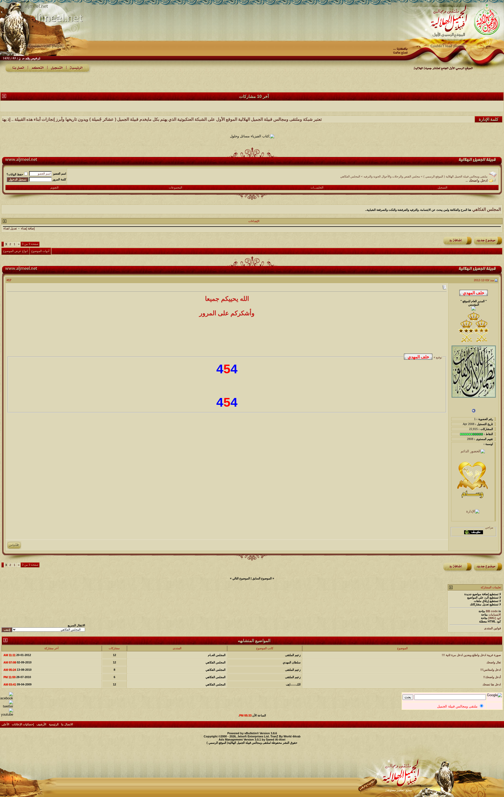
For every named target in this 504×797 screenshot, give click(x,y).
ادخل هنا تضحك (491, 684)
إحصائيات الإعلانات (23, 724)
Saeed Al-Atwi (275, 739)
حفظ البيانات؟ (15, 174)
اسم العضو (59, 173)
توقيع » (437, 357)
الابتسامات (495, 614)
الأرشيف (41, 724)
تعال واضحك (493, 662)
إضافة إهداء (28, 228)
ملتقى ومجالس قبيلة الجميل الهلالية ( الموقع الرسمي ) (455, 176)
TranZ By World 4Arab (285, 736)
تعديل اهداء (10, 228)
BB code (492, 611)
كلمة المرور (59, 179)
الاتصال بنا (67, 724)
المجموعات (175, 187)
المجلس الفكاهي (350, 176)
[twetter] (6, 706)
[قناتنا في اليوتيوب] (6, 714)
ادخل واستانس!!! (490, 669)
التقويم (54, 187)
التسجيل (442, 187)
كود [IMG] (494, 618)
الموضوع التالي (241, 578)
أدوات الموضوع (40, 251)
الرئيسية (54, 724)
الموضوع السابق (262, 578)
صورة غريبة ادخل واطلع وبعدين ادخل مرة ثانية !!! (471, 655)
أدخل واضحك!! (492, 677)
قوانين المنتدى (492, 628)
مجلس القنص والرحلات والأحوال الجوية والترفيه (392, 176)
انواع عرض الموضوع (15, 251)
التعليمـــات (317, 187)
